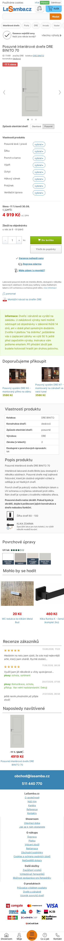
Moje (19, 938)
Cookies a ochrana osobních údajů (32, 856)
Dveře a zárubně (32, 891)
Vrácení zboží (32, 844)
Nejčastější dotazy (32, 860)
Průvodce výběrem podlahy (32, 887)
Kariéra (32, 805)
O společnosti (32, 797)
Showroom (6, 938)
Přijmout (44, 2)
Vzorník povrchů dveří (32, 895)
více (37, 2)
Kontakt (57, 938)
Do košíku (47, 240)
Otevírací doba (32, 823)
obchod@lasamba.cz (32, 776)
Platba (32, 840)
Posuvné (48, 126)
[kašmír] (20, 558)
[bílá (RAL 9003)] (8, 558)
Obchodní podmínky (32, 852)
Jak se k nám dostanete (32, 826)
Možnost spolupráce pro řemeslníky (32, 877)
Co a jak (45, 938)
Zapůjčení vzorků (32, 870)
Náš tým (32, 801)
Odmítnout (56, 2)
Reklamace (32, 848)
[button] (28, 119)
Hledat (55, 16)
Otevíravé (36, 126)
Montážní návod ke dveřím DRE (24, 299)
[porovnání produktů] (39, 8)
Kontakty (32, 813)
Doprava (32, 836)
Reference (32, 809)
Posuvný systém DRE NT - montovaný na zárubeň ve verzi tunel (49, 388)
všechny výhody (50, 35)
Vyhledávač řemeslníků (32, 874)
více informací (49, 288)
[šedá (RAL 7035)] (45, 558)
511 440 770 (32, 784)
